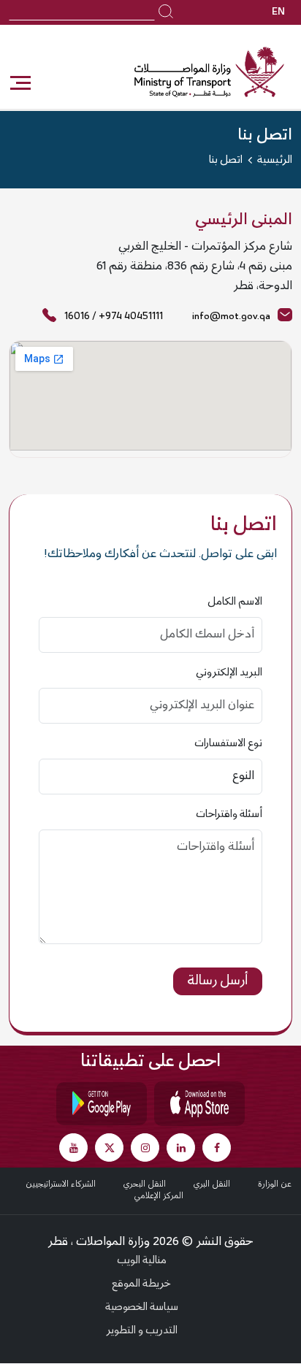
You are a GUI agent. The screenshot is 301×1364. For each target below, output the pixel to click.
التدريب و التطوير (142, 1331)
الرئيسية (274, 160)
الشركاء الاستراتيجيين (61, 1184)
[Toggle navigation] (20, 83)
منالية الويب (142, 1261)
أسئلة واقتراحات (229, 815)
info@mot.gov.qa (231, 317)
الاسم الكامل (234, 602)
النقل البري (212, 1184)
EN (278, 12)
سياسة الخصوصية (141, 1307)
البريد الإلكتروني (229, 673)
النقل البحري (144, 1184)
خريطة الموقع (141, 1284)
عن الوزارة (275, 1184)
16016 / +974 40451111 (113, 317)
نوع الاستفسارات (228, 744)
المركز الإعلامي (158, 1196)
